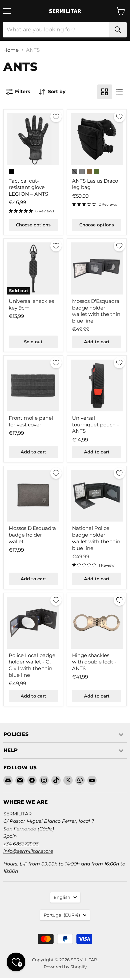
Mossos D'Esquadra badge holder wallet (32, 534)
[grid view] (104, 91)
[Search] (118, 29)
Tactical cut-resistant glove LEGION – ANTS (28, 187)
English (62, 897)
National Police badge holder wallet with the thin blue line (96, 538)
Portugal (62, 915)
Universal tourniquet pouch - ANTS (95, 424)
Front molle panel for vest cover (31, 421)
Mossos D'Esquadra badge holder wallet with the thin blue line (96, 311)
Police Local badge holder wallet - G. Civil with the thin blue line (32, 665)
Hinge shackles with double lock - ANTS (94, 661)
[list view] (119, 91)
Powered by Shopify (65, 966)
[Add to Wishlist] (56, 117)
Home (11, 50)
